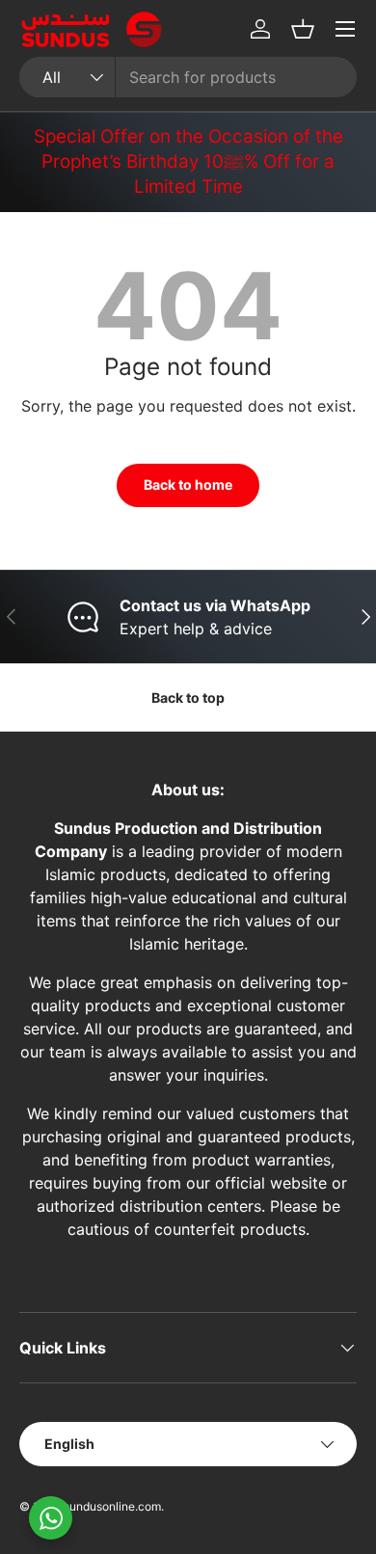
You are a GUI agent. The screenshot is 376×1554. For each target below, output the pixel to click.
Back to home (188, 484)
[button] (303, 29)
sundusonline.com (112, 1506)
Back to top (188, 697)
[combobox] (188, 77)
